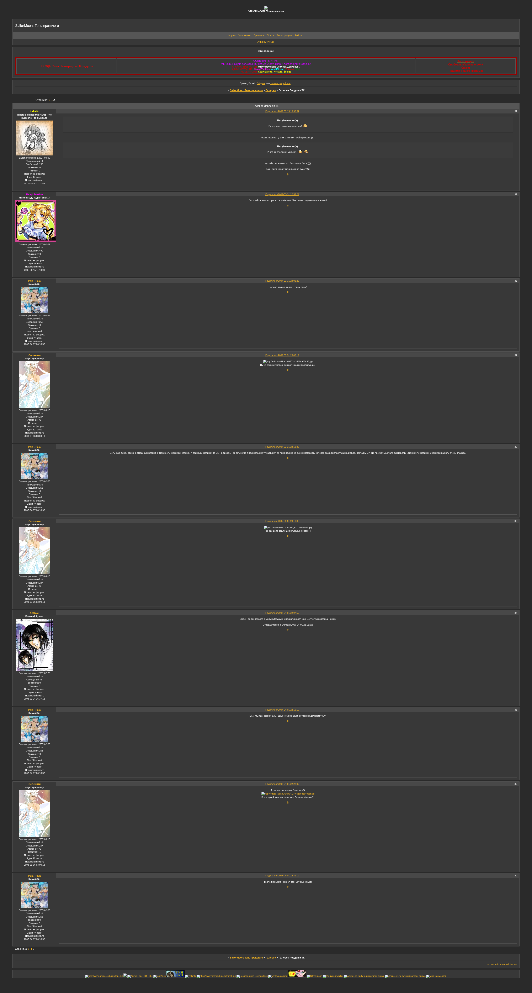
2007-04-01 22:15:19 (288, 709)
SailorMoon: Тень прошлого (246, 90)
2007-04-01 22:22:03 (288, 784)
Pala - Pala (34, 281)
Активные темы (265, 42)
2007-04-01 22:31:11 (288, 875)
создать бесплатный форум (502, 964)
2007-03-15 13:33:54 (288, 111)
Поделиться (271, 111)
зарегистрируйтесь (280, 83)
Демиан (34, 613)
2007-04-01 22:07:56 (288, 613)
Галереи (271, 90)
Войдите (261, 83)
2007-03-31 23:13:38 (288, 521)
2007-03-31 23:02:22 (288, 281)
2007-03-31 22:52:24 (288, 194)
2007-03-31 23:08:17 (288, 355)
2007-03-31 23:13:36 (288, 447)
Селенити (34, 355)
